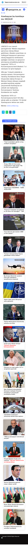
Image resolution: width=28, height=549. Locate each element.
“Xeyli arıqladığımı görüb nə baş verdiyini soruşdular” (13, 142)
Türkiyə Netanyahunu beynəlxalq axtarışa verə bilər (14, 322)
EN (4, 13)
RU (2, 13)
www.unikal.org (12, 106)
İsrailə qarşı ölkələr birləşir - (12, 345)
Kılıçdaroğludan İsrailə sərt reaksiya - (14, 460)
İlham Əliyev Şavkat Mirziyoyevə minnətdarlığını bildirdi (13, 505)
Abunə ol (24, 2)
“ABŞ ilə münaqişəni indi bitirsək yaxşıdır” (14, 437)
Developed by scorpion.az (18, 538)
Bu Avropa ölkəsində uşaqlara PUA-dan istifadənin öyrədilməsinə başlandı (13, 277)
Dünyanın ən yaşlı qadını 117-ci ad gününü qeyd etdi (13, 368)
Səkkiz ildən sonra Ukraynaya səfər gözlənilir (13, 300)
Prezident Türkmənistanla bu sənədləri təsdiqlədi (13, 527)
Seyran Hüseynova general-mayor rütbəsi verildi (12, 483)
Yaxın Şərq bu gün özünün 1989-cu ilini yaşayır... (14, 232)
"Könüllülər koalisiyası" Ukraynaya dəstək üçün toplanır (13, 415)
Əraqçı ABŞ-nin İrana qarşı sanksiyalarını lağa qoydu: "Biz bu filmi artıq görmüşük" (13, 165)
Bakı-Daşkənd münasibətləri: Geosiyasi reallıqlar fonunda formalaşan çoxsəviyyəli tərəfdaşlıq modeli (13, 392)
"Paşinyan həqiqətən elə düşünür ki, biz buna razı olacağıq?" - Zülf (14, 210)
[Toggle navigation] (3, 9)
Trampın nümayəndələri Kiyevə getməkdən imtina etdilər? (13, 254)
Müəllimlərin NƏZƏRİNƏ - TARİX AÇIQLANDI (14, 188)
